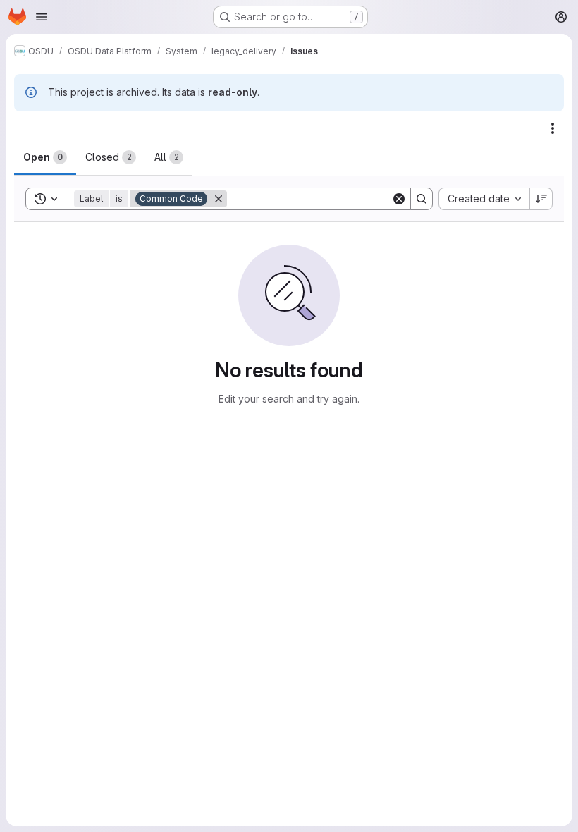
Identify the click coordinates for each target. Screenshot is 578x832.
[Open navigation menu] (41, 17)
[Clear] (399, 198)
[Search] (421, 199)
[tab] (45, 157)
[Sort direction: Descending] (541, 199)
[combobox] (483, 199)
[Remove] (218, 198)
